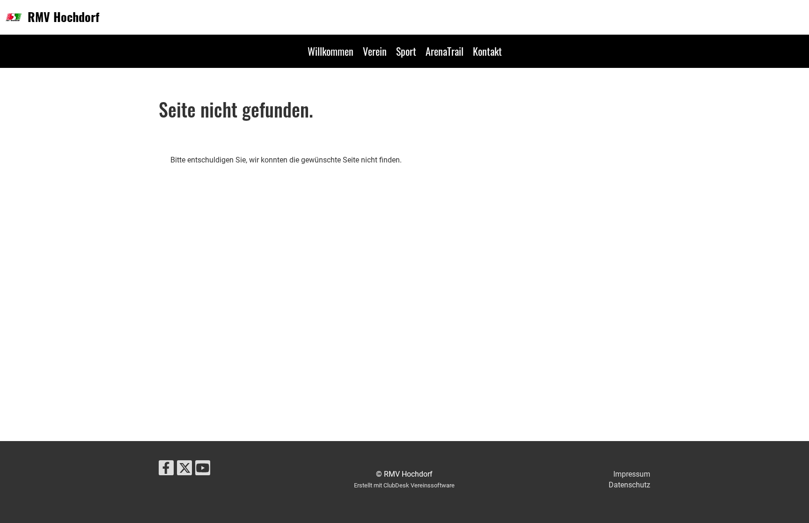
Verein (375, 51)
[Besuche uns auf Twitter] (184, 470)
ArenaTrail (444, 51)
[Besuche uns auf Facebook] (166, 470)
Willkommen (330, 51)
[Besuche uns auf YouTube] (202, 470)
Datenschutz (629, 484)
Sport (406, 51)
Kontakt (487, 51)
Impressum (631, 474)
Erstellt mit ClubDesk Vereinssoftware (404, 485)
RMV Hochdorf (63, 16)
